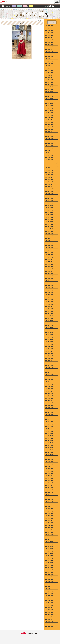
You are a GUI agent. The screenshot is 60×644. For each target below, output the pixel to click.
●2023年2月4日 (48, 306)
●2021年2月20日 (49, 525)
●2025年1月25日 (49, 79)
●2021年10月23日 (49, 450)
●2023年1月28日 (49, 308)
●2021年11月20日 (49, 440)
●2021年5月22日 (49, 499)
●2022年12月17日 (49, 318)
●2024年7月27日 (49, 134)
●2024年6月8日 (48, 150)
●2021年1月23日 (49, 534)
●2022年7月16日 (49, 367)
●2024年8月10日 (49, 129)
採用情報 (50, 2)
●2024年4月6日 (48, 177)
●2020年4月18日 (49, 624)
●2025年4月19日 (49, 54)
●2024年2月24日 (49, 189)
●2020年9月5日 (48, 577)
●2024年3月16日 (49, 181)
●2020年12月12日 (49, 544)
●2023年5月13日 (49, 278)
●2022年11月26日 (49, 325)
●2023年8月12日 (49, 247)
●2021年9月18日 (49, 461)
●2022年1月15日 (49, 426)
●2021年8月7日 (48, 475)
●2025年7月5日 (48, 28)
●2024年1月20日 (49, 200)
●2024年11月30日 (49, 94)
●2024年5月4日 (48, 167)
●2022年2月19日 (49, 414)
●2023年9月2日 (48, 240)
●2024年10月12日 (49, 108)
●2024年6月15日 (49, 148)
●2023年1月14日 (49, 313)
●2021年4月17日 (49, 511)
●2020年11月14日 (49, 553)
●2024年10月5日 (49, 110)
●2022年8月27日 (49, 353)
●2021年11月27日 (49, 438)
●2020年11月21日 (49, 551)
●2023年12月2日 (49, 212)
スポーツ (25, 2)
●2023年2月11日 (49, 304)
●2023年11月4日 (49, 221)
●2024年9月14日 (49, 117)
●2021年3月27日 (49, 513)
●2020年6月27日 (49, 600)
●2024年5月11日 (49, 159)
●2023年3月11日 (49, 294)
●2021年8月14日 (49, 473)
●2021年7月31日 (49, 478)
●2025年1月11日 (49, 84)
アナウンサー (38, 2)
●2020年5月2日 (48, 619)
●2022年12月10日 (49, 320)
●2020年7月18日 (49, 593)
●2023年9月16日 (49, 236)
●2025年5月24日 (49, 42)
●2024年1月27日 (49, 198)
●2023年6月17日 (49, 266)
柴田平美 (56, 162)
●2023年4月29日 (49, 283)
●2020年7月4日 (48, 598)
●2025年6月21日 (49, 32)
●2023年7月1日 (48, 261)
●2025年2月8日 (48, 75)
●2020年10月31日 (49, 558)
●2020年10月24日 (49, 560)
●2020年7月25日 (49, 591)
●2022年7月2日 (48, 372)
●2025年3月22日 (49, 63)
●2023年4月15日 (49, 287)
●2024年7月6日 (48, 141)
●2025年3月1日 (48, 68)
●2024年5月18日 (49, 157)
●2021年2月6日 (48, 530)
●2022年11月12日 (49, 330)
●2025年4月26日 (49, 51)
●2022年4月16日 (49, 398)
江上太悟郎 (56, 166)
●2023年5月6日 (48, 280)
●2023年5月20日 (49, 276)
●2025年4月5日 (48, 58)
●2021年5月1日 (48, 506)
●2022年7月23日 (49, 365)
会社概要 (44, 2)
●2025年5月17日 (49, 44)
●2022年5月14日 (49, 388)
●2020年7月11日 (49, 595)
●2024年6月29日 (49, 143)
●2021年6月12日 (49, 492)
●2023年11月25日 (49, 214)
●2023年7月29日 (49, 252)
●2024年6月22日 (49, 145)
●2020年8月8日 (48, 586)
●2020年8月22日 (49, 581)
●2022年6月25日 (49, 374)
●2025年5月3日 (48, 49)
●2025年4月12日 (49, 56)
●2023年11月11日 (49, 219)
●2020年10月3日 (49, 567)
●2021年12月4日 (49, 435)
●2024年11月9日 (49, 101)
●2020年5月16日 (49, 614)
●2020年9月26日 (49, 569)
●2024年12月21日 (49, 87)
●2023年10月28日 (49, 224)
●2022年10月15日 (49, 339)
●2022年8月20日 (49, 355)
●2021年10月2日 (49, 457)
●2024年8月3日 (48, 131)
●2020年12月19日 (49, 541)
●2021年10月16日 (49, 452)
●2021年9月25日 (49, 459)
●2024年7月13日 (49, 138)
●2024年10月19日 (49, 105)
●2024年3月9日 (48, 184)
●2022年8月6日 (48, 360)
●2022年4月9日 (48, 400)
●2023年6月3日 (48, 271)
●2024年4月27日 (49, 170)
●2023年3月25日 (49, 290)
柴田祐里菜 (56, 165)
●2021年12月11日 (49, 433)
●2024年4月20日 (49, 172)
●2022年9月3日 (48, 351)
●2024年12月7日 (49, 91)
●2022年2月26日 (49, 412)
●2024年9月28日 (49, 112)
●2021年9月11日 (49, 464)
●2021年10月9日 (49, 454)
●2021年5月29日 (49, 497)
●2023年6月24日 (49, 264)
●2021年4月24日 (49, 508)
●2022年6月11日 (49, 379)
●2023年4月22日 (49, 285)
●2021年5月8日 (48, 504)
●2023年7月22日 (49, 254)
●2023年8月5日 (48, 250)
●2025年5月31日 (49, 40)
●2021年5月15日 (49, 501)
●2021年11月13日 (49, 442)
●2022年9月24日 (49, 344)
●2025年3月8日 (48, 65)
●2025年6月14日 (49, 35)
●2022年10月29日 (49, 334)
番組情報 (13, 2)
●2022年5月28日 (49, 384)
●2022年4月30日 (49, 393)
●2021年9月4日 (48, 466)
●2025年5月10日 (49, 47)
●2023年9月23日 (49, 233)
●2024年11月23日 (49, 96)
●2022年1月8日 (48, 428)
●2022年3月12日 (49, 407)
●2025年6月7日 (48, 37)
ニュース (19, 2)
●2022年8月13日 (49, 358)
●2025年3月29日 (49, 61)
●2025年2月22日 (49, 70)
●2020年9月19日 (49, 572)
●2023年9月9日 (48, 238)
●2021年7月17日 (49, 480)
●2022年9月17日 (49, 346)
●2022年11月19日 (49, 327)
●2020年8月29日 (49, 579)
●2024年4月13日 (49, 174)
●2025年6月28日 (49, 30)
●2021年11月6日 (49, 445)
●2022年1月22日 (49, 424)
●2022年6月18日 (49, 377)
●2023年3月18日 (49, 292)
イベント (31, 2)
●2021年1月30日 (49, 532)
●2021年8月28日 (49, 468)
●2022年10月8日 (49, 341)
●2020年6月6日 (48, 607)
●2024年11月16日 (49, 98)
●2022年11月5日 (49, 332)
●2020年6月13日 (49, 605)
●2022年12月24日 (49, 316)
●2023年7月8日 (48, 259)
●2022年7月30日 (49, 363)
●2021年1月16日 (49, 537)
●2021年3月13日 (49, 518)
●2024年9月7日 (48, 119)
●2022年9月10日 (49, 348)
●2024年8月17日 (49, 126)
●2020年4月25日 (49, 621)
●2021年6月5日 (48, 494)
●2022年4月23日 (49, 395)
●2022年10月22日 (49, 337)
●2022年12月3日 (49, 323)
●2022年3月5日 (48, 410)
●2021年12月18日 (49, 431)
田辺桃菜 (56, 163)
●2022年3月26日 (49, 402)
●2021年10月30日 (49, 447)
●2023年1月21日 (49, 311)
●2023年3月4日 (48, 297)
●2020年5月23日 (49, 612)
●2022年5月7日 (48, 391)
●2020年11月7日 (49, 555)
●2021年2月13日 (49, 527)
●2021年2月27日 (49, 522)
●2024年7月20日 (49, 136)
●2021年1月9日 (48, 539)
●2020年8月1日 (48, 588)
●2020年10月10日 (49, 565)
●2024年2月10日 (49, 193)
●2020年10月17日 (49, 562)
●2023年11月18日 (49, 217)
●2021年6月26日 (49, 487)
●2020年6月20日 (49, 602)
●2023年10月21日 (49, 226)
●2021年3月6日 (48, 520)
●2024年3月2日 (48, 186)
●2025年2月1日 (48, 77)
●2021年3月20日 (49, 515)
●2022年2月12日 (49, 417)
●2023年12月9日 (49, 210)
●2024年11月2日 (49, 103)
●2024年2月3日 (48, 196)
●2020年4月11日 (49, 626)
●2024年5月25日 (49, 155)
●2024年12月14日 (49, 89)
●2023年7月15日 (49, 257)
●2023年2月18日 (49, 301)
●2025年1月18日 (49, 82)
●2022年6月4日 (48, 381)
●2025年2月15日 (49, 72)
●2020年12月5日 (49, 546)
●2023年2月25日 (49, 299)
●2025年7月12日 (49, 25)
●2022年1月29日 (49, 421)
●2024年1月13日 (49, 203)
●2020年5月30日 (49, 609)
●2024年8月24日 (49, 124)
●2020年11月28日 (49, 548)
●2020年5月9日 (48, 617)
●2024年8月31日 (49, 122)
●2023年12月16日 (49, 207)
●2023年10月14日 (49, 229)
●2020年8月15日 (49, 584)
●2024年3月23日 (49, 179)
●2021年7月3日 (48, 485)
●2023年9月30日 (49, 231)
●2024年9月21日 (49, 115)
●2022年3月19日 (49, 405)
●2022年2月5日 (48, 419)
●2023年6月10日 (49, 268)
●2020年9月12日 (49, 574)
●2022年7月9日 (48, 370)
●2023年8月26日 (49, 243)
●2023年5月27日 (49, 273)
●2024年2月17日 (49, 191)
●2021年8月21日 (49, 471)
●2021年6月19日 (49, 490)
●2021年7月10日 (49, 482)
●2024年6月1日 (48, 152)
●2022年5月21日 (49, 386)
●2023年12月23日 (49, 205)
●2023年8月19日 (49, 245)
